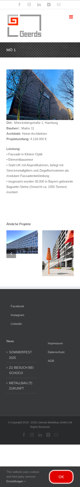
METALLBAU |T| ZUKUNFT (20, 383)
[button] (11, 252)
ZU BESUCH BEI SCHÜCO (21, 367)
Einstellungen (15, 481)
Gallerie (39, 246)
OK (61, 476)
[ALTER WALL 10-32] (39, 251)
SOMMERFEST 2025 (20, 352)
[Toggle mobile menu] (71, 17)
